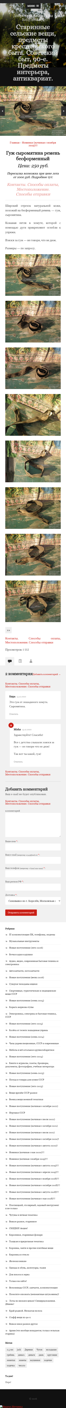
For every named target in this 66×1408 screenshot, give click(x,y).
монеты (22, 1360)
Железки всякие (17, 1261)
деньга (21, 1355)
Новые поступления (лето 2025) (26, 1023)
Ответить (13, 714)
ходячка (11, 1365)
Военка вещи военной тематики (26, 1099)
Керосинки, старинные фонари (26, 1234)
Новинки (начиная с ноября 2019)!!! (28, 1158)
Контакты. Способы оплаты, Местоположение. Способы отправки (33, 189)
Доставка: (11, 895)
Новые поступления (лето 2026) (26, 947)
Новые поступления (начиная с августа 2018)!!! (34, 1192)
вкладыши (51, 1349)
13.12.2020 (21, 696)
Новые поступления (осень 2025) (26, 1000)
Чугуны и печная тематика (23, 1214)
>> (8, 630)
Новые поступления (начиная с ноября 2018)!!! (34, 1178)
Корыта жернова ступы (21, 1007)
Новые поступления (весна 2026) (26, 977)
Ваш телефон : (25, 868)
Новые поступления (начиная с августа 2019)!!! (34, 1165)
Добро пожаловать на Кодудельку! (33, 17)
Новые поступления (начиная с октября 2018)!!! (34, 1185)
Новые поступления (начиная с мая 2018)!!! (32, 1198)
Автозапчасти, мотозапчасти (24, 970)
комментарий (12, 811)
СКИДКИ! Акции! (18, 1228)
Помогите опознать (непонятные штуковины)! (34, 1294)
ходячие (48, 1360)
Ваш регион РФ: (14, 881)
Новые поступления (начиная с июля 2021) (32, 1132)
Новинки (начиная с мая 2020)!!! (26, 1152)
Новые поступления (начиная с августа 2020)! (33, 1145)
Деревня (29, 1349)
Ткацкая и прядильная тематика (26, 1241)
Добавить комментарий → (47, 674)
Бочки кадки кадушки (21, 954)
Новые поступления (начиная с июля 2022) (32, 1119)
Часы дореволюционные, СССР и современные (34, 1043)
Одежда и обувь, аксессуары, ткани (27, 1267)
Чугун (39, 1349)
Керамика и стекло (19, 1254)
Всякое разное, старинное (23, 1221)
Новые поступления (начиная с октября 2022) (33, 1106)
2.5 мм (10, 1349)
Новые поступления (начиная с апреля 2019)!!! (34, 1172)
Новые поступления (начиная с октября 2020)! (34, 1139)
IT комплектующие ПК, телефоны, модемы (32, 934)
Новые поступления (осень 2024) (26, 1036)
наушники (35, 1360)
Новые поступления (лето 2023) (26, 1086)
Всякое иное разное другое (23, 1323)
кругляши (52, 1355)
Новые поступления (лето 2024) (26, 1056)
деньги (31, 1355)
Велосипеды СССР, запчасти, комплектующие (33, 1287)
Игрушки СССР (17, 1112)
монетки (11, 1360)
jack (19, 1349)
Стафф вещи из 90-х (20, 1317)
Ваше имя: (11, 841)
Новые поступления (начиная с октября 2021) (33, 1125)
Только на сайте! (18, 1281)
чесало (22, 1365)
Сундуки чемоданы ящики (23, 984)
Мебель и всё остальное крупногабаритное (31, 1049)
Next (63, 111)
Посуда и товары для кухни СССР (26, 1079)
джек (41, 1355)
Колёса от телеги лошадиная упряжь (28, 1030)
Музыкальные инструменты (24, 941)
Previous (2, 111)
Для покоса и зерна (19, 1274)
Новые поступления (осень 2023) (26, 1073)
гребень (10, 1355)
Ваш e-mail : (22, 855)
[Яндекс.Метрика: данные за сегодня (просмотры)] (11, 1406)
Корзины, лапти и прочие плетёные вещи (31, 1248)
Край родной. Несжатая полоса (25, 1310)
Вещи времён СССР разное (23, 1092)
